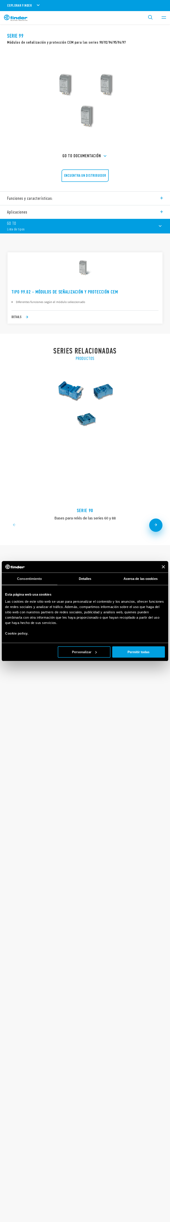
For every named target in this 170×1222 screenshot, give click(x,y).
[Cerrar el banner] (163, 566)
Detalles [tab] (85, 579)
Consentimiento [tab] (29, 579)
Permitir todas (138, 652)
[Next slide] (155, 525)
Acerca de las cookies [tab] (141, 579)
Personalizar (81, 652)
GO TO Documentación (81, 155)
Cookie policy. (16, 633)
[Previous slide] (14, 525)
